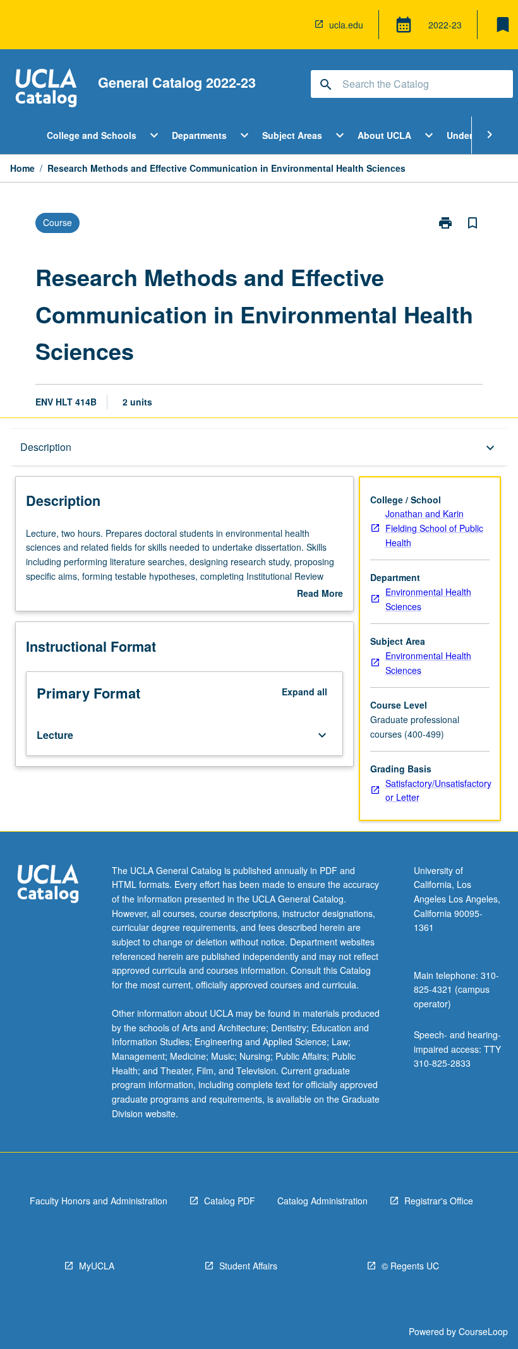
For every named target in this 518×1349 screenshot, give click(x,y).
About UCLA (384, 135)
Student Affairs (248, 1265)
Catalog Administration (322, 1200)
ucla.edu (346, 24)
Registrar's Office (438, 1200)
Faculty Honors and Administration (98, 1200)
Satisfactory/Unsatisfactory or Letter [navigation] (438, 790)
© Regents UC (410, 1265)
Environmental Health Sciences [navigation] (428, 599)
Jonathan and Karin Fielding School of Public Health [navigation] (434, 527)
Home (22, 168)
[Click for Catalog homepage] (46, 89)
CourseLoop (483, 1331)
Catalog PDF (229, 1200)
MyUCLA (96, 1265)
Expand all (304, 691)
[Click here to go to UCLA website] (48, 885)
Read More (320, 594)
